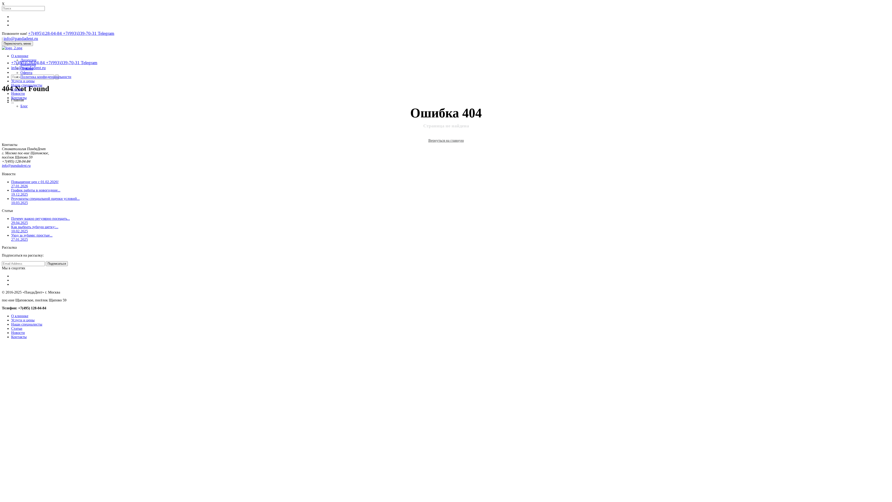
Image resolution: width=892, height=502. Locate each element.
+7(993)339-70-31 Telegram (88, 33)
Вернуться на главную (446, 140)
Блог (24, 106)
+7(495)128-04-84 (45, 33)
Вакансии (28, 64)
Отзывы (26, 68)
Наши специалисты (26, 85)
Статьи (16, 89)
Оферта (26, 73)
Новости (18, 94)
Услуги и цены (23, 81)
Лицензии (28, 60)
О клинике (19, 56)
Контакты (19, 98)
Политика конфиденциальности (45, 77)
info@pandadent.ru (20, 38)
